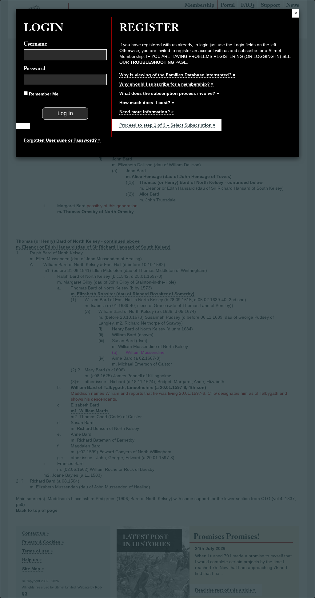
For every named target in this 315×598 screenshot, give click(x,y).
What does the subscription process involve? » (169, 93)
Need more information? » (146, 111)
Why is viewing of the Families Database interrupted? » (177, 74)
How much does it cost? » (146, 102)
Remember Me (43, 93)
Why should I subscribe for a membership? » (166, 84)
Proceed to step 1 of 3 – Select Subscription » (167, 125)
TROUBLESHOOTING (152, 62)
